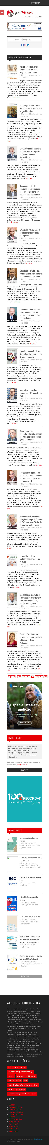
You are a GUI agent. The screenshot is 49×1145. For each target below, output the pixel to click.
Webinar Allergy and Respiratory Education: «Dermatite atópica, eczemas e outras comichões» (30, 939)
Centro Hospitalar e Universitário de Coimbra (23, 1085)
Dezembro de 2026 (16, 1114)
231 (23, 677)
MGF (9, 1067)
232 (28, 677)
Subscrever (24, 770)
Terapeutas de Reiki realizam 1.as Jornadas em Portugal (30, 558)
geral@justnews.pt (22, 764)
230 (19, 677)
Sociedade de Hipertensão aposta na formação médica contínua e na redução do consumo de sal (31, 477)
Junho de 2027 (14, 1129)
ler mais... (16, 98)
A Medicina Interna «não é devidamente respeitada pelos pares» (30, 232)
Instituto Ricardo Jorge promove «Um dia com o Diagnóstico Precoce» (29, 69)
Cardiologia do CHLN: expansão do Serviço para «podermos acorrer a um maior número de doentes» (30, 190)
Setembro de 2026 (15, 1107)
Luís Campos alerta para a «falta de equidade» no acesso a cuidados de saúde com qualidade (31, 314)
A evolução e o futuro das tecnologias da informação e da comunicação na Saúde (31, 273)
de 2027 (12, 1117)
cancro (15, 1067)
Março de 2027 (14, 1122)
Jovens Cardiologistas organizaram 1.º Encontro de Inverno (31, 393)
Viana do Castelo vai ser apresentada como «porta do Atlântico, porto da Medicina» (31, 638)
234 (36, 677)
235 (41, 677)
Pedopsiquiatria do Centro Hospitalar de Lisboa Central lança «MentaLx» (31, 108)
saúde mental (31, 1076)
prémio (18, 1081)
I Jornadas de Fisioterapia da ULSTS (31, 916)
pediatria (11, 1081)
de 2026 (12, 1105)
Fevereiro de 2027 (15, 1119)
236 (45, 677)
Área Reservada (35, 3)
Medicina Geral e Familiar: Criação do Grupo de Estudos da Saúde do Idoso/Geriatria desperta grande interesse (31, 521)
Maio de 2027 (14, 1126)
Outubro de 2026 (15, 1110)
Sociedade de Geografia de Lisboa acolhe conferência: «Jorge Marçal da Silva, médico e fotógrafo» (30, 599)
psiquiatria (20, 1076)
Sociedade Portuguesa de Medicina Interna (22, 1094)
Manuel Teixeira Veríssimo (16, 1089)
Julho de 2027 (14, 1131)
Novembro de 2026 (16, 1112)
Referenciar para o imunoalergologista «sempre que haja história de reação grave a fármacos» (31, 435)
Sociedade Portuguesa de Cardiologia (20, 1072)
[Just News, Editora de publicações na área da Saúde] (24, 14)
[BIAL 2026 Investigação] (24, 26)
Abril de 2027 (13, 1124)
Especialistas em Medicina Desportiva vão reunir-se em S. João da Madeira (31, 354)
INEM (25, 1081)
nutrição (23, 1067)
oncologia (11, 1076)
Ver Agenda (24, 976)
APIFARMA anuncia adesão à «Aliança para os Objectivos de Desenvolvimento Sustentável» (30, 153)
